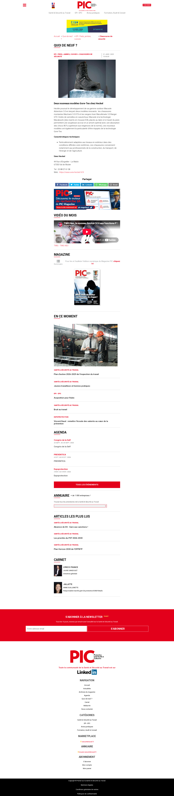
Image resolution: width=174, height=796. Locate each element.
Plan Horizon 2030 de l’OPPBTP (68, 549)
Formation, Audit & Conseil (114, 13)
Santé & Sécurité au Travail (59, 13)
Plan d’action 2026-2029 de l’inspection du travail (76, 374)
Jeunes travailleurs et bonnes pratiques (72, 386)
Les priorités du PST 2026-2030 (68, 538)
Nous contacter (87, 709)
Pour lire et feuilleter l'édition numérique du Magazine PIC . (92, 262)
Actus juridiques (93, 13)
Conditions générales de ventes (87, 789)
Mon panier (87, 768)
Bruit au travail (60, 409)
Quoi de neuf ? (87, 699)
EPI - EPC (78, 13)
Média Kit (87, 706)
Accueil (57, 36)
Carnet (87, 702)
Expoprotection (61, 417)
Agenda (87, 695)
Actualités (87, 689)
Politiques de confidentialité (87, 794)
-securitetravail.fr (87, 742)
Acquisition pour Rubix (64, 398)
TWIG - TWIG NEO (61, 245)
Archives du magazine (87, 692)
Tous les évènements (87, 485)
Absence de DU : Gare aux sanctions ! (71, 527)
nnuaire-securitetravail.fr (87, 752)
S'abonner (147, 5)
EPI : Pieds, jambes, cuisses (66, 54)
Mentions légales (87, 785)
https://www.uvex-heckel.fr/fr (71, 172)
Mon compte (87, 765)
